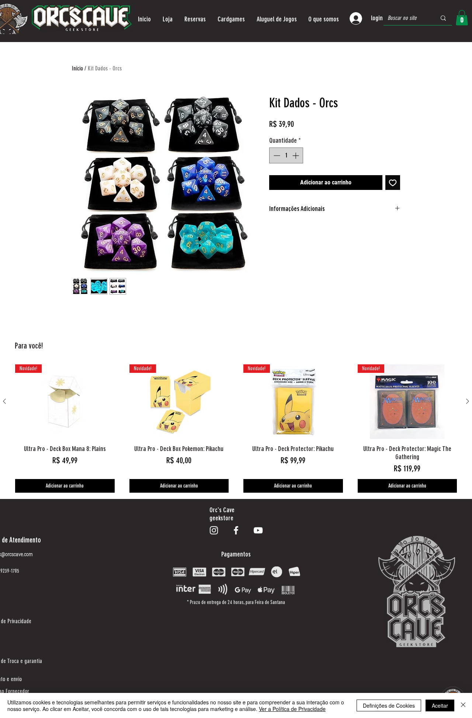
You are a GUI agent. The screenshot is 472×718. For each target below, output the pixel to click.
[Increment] (296, 155)
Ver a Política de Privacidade (292, 708)
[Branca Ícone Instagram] (213, 530)
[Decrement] (276, 155)
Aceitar (440, 705)
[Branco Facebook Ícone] (236, 530)
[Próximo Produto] (467, 401)
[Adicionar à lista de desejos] (392, 182)
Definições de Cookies (389, 705)
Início (77, 68)
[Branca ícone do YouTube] (258, 530)
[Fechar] (463, 705)
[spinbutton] (286, 155)
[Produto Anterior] (4, 401)
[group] (236, 428)
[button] (167, 19)
